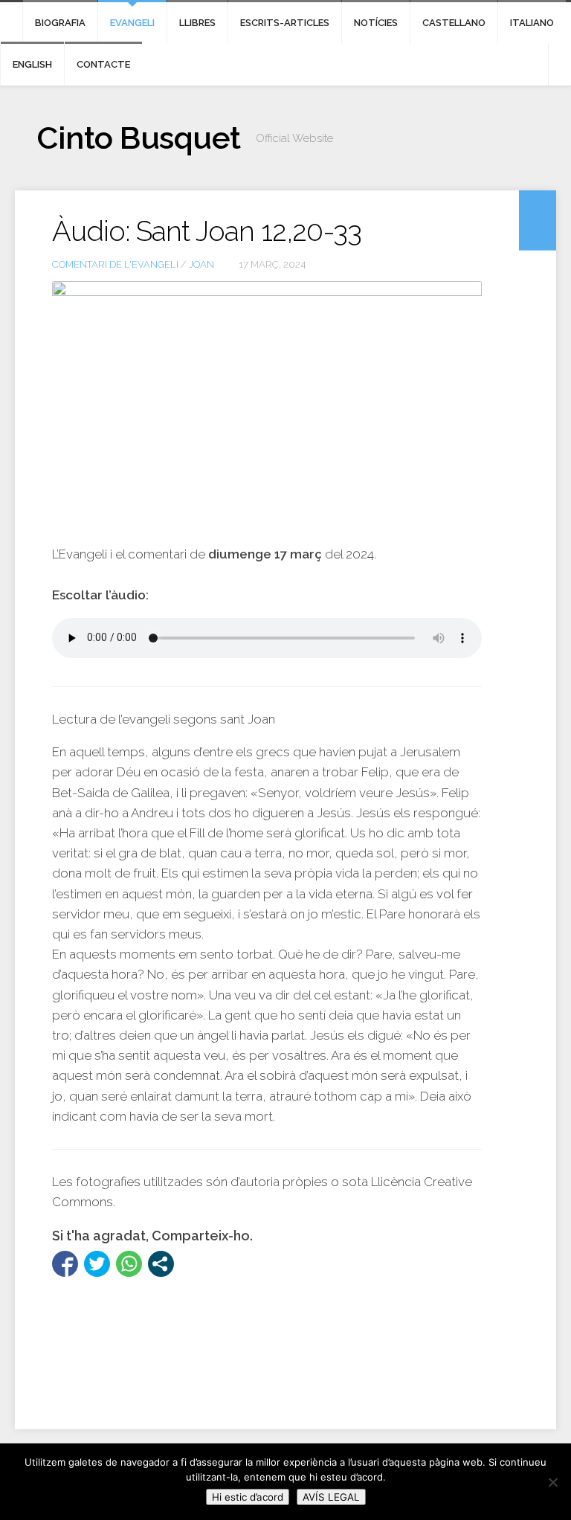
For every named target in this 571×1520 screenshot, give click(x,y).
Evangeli (132, 22)
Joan (201, 264)
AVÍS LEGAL (331, 1497)
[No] (552, 1482)
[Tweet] (97, 1264)
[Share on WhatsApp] (129, 1264)
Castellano (453, 22)
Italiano (532, 22)
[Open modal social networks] (161, 1264)
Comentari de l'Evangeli (115, 264)
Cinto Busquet (139, 138)
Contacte (103, 64)
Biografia (60, 22)
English (32, 64)
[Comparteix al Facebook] (65, 1264)
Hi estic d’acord (247, 1497)
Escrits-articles (284, 22)
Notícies (376, 22)
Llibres (197, 22)
